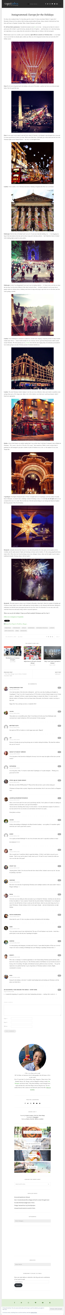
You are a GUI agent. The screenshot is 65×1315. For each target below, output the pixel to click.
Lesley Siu (12, 866)
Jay (10, 737)
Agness (11, 941)
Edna (21, 636)
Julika (11, 711)
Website (5, 1026)
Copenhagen (16, 627)
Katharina (12, 766)
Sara (11, 926)
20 (57, 636)
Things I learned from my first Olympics (24, 1205)
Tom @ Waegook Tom (16, 687)
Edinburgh (31, 627)
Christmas (8, 627)
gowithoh (27, 342)
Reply (59, 687)
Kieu (10, 975)
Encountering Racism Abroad (22, 1197)
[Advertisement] (32, 1241)
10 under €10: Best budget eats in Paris (24, 1202)
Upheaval (57, 674)
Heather (12, 880)
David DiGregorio (15, 914)
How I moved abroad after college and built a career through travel (31, 1200)
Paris (17, 630)
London (52, 627)
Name (5, 1018)
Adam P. (11, 955)
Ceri (10, 849)
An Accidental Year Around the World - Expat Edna (20, 989)
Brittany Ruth (14, 725)
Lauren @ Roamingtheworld (18, 798)
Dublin (24, 627)
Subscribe (18, 1285)
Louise (11, 819)
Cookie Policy (34, 1312)
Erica (11, 894)
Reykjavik (23, 630)
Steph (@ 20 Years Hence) (17, 780)
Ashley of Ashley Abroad (17, 752)
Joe (35, 27)
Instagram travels (42, 627)
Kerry (11, 834)
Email (5, 1022)
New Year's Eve (9, 630)
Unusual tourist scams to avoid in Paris (24, 1208)
